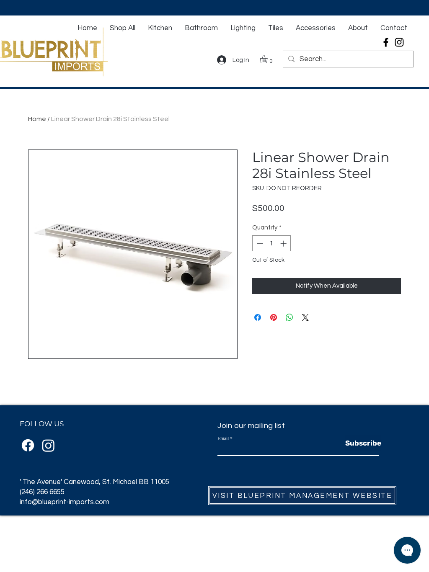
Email (223, 438)
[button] (268, 59)
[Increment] (284, 243)
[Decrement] (259, 243)
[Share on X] (305, 317)
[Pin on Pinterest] (274, 317)
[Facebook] (386, 42)
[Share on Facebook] (258, 317)
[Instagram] (399, 42)
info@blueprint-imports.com (64, 502)
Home (37, 119)
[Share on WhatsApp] (289, 317)
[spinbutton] (272, 243)
